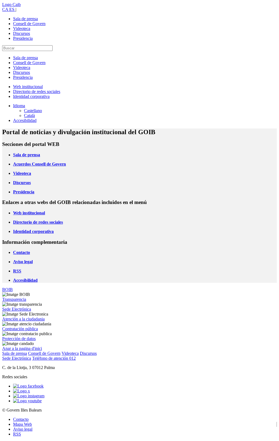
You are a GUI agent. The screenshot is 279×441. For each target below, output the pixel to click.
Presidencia (23, 38)
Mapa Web (22, 424)
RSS (17, 434)
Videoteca (21, 28)
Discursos (21, 33)
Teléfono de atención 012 (54, 358)
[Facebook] (28, 386)
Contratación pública (20, 328)
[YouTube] (27, 400)
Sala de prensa (25, 18)
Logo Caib (11, 4)
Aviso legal (22, 429)
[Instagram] (28, 396)
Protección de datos (19, 338)
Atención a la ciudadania (23, 319)
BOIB (7, 289)
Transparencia (14, 299)
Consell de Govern (29, 23)
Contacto (21, 419)
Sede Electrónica (16, 309)
